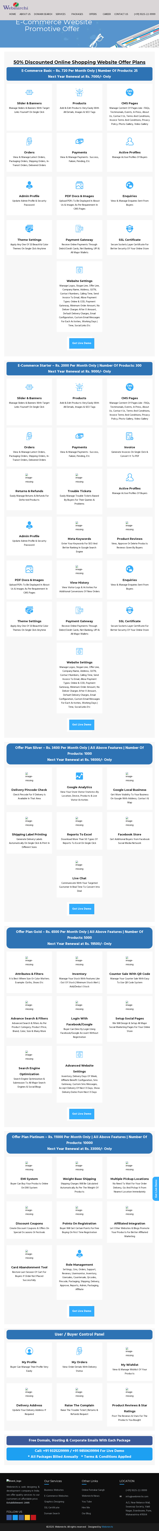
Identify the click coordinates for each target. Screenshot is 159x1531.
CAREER (107, 14)
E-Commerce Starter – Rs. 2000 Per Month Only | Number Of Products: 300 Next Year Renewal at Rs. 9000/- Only (79, 369)
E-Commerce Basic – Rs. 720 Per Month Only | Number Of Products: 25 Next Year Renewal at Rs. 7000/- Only (79, 74)
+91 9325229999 (56, 1451)
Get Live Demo (81, 343)
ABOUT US (25, 14)
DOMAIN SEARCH (43, 14)
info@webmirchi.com (137, 1497)
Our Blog (86, 1514)
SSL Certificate (51, 1508)
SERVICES (61, 14)
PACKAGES (78, 14)
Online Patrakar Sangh (93, 1490)
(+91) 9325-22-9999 (144, 14)
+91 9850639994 (86, 1451)
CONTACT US (121, 14)
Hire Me (86, 1508)
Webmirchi (107, 1527)
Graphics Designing (54, 1502)
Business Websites (54, 1490)
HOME (12, 14)
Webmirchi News (91, 1496)
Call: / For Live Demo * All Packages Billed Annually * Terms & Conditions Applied (79, 1454)
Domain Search (52, 1514)
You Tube (87, 1502)
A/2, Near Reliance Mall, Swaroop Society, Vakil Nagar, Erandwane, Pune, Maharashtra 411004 (139, 1509)
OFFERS (93, 14)
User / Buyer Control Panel (79, 1334)
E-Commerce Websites (56, 1496)
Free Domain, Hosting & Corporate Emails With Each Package (79, 1440)
